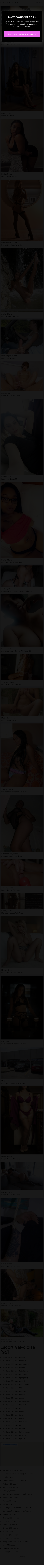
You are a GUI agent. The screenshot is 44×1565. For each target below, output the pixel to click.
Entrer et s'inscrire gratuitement (22, 34)
